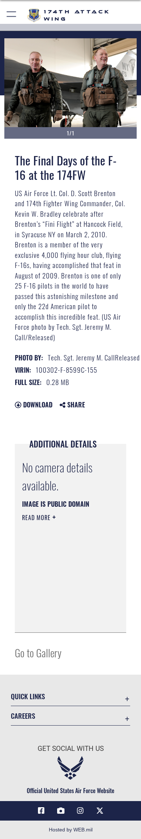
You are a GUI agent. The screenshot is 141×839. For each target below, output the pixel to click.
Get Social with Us (71, 748)
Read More (37, 517)
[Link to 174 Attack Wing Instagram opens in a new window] (80, 810)
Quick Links (28, 696)
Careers (23, 715)
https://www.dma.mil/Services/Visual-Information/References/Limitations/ (66, 619)
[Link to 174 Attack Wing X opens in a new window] (99, 810)
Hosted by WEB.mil (71, 829)
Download (36, 404)
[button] (12, 15)
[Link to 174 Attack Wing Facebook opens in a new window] (41, 810)
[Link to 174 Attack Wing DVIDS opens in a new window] (60, 810)
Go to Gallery (38, 652)
